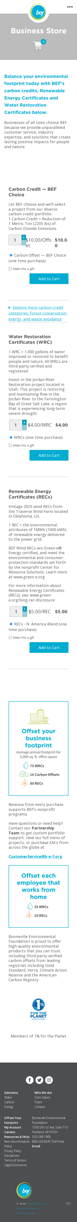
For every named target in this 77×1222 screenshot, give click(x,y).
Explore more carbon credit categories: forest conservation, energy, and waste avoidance (38, 313)
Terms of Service (15, 1160)
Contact (39, 1107)
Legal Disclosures (15, 1165)
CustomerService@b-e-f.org (35, 856)
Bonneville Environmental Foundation (31, 1208)
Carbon (9, 1102)
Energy (8, 1107)
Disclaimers (11, 1156)
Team (38, 1102)
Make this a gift (23, 269)
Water (8, 1097)
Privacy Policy (12, 1151)
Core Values (42, 1097)
